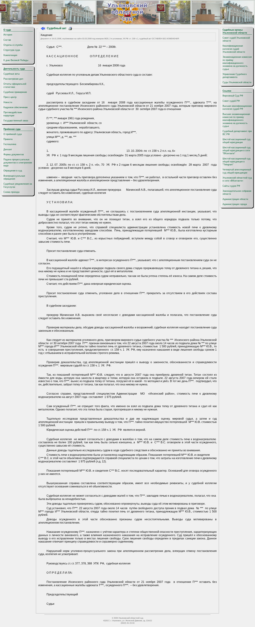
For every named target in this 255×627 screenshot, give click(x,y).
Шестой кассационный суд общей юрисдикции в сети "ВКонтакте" (236, 150)
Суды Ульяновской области (237, 82)
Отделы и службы (13, 45)
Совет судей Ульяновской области (236, 39)
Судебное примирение (15, 92)
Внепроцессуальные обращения (14, 177)
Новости (7, 102)
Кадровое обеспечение (15, 107)
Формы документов (13, 154)
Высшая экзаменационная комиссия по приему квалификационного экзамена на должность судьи (236, 120)
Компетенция (10, 55)
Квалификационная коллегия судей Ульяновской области (234, 49)
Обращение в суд (12, 170)
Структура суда (11, 50)
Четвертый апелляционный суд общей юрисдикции (237, 171)
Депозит (7, 149)
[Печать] (70, 29)
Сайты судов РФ (231, 186)
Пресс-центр (9, 97)
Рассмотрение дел (13, 79)
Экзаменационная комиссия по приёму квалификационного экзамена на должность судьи (237, 63)
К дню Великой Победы (15, 60)
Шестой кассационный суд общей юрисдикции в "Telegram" (236, 161)
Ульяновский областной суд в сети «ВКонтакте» (237, 179)
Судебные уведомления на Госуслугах (17, 185)
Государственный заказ (15, 120)
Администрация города (235, 204)
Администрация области (235, 199)
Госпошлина (9, 144)
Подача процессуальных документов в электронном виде (17, 162)
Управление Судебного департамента (235, 75)
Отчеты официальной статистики (14, 85)
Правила (7, 139)
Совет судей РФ (231, 101)
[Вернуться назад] (42, 29)
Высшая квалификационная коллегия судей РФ (237, 107)
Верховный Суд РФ (233, 95)
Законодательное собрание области (237, 192)
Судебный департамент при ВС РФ (237, 132)
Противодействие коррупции (12, 114)
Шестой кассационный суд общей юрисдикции (236, 141)
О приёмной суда (12, 134)
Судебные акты (11, 73)
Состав (7, 40)
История (7, 34)
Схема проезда (11, 192)
